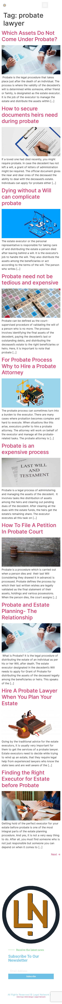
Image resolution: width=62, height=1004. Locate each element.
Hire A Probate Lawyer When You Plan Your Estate (29, 697)
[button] (45, 5)
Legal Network (40, 997)
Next (55, 854)
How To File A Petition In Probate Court (29, 528)
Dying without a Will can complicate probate (26, 196)
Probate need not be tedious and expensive (30, 279)
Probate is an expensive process (25, 449)
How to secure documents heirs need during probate (30, 114)
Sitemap (20, 997)
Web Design (29, 997)
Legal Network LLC (43, 994)
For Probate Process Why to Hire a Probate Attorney (29, 366)
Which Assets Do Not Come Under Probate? (29, 36)
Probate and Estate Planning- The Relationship (25, 611)
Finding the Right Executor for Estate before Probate (26, 778)
